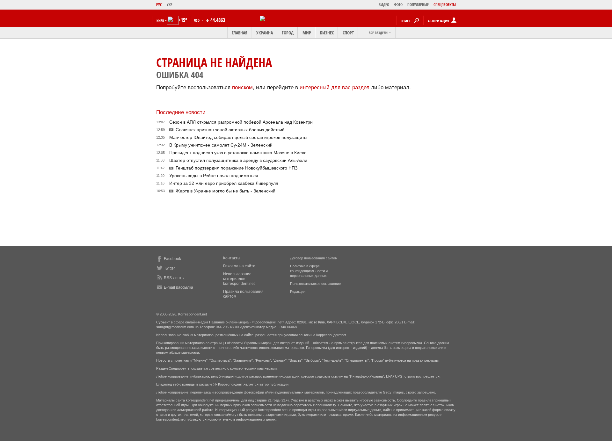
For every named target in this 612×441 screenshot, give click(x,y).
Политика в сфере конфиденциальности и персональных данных (309, 271)
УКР (169, 4)
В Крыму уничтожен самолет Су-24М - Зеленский (221, 145)
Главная (239, 33)
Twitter (169, 268)
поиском (242, 87)
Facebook (172, 259)
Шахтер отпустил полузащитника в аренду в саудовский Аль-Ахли (238, 160)
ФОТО (398, 4)
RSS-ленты (174, 278)
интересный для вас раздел (334, 87)
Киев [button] (160, 20)
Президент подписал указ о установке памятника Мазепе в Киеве (238, 152)
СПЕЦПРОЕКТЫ (444, 4)
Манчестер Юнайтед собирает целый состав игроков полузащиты (238, 137)
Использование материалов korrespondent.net (239, 279)
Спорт (348, 33)
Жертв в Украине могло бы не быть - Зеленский (225, 190)
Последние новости (181, 112)
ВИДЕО (384, 4)
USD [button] (197, 20)
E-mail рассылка (178, 287)
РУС (159, 4)
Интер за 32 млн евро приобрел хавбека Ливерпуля (223, 183)
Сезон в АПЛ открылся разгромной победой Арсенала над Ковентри (241, 122)
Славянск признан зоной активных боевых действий (230, 129)
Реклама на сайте (239, 266)
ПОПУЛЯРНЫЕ (418, 4)
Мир (306, 33)
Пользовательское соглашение (315, 284)
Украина (264, 33)
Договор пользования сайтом (314, 258)
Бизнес (327, 33)
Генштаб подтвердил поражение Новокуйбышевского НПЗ (236, 167)
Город (288, 33)
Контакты (231, 258)
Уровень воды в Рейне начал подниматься (213, 175)
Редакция (297, 291)
